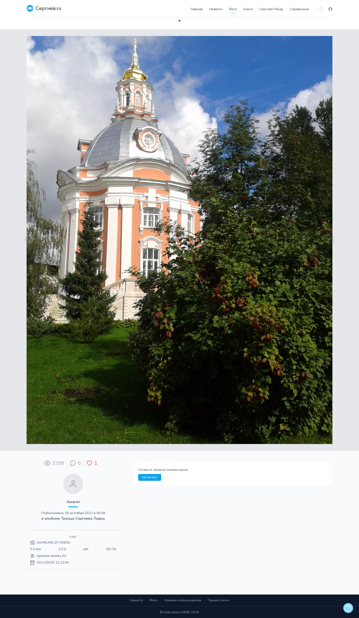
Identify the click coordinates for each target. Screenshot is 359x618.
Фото (233, 9)
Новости (215, 9)
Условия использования (182, 600)
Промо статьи (218, 600)
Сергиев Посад (271, 9)
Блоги (248, 9)
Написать (150, 477)
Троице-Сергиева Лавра (83, 518)
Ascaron (73, 501)
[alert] (348, 608)
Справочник (299, 9)
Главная (197, 9)
